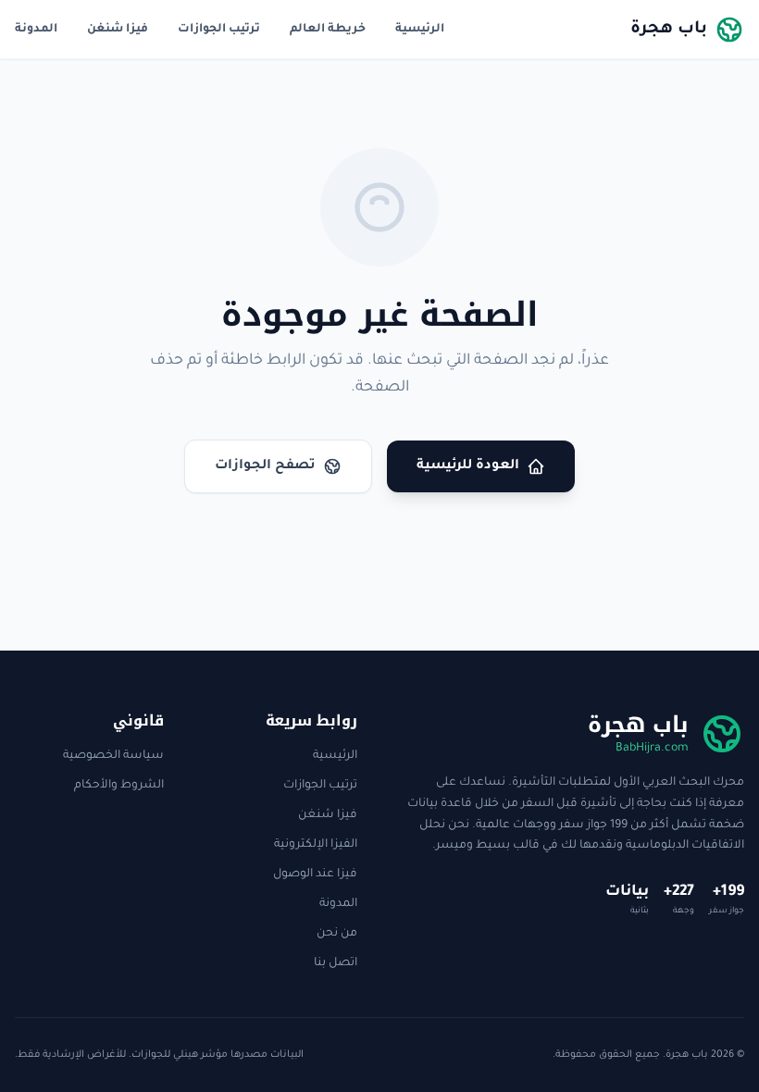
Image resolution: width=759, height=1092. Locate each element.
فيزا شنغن (117, 29)
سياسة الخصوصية (113, 756)
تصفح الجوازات (265, 466)
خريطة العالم (328, 29)
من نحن (337, 933)
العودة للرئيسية (468, 466)
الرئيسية (419, 29)
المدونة (36, 29)
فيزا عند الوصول (315, 874)
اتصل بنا (335, 963)
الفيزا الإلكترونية (315, 844)
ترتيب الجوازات (219, 29)
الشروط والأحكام (119, 785)
